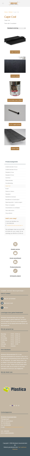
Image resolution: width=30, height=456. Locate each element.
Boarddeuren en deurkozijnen (12, 199)
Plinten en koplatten (10, 205)
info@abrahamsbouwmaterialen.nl (15, 225)
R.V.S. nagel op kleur (15, 124)
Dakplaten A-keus (9, 172)
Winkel (10, 12)
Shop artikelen (8, 213)
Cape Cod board (15, 52)
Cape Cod (7, 186)
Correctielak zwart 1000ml (15, 100)
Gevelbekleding (9, 183)
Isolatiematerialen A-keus (11, 166)
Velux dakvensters (9, 210)
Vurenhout (7, 177)
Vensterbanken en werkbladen (12, 207)
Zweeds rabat (15, 148)
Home (6, 12)
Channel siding (15, 76)
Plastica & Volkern (9, 191)
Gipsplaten (8, 194)
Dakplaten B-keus (9, 175)
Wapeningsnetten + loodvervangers (13, 202)
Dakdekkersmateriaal (10, 196)
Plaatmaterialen (9, 180)
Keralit (6, 188)
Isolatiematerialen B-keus (11, 169)
